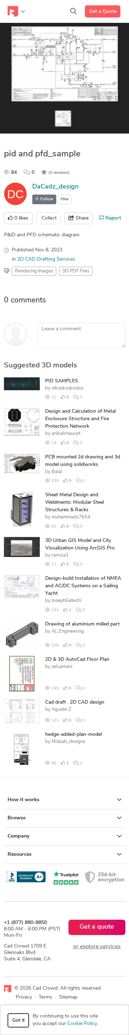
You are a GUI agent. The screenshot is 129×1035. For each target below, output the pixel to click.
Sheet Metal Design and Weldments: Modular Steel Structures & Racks (74, 502)
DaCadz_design (55, 187)
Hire (64, 199)
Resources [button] (20, 854)
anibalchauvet (66, 433)
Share (81, 218)
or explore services (97, 947)
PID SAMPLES (61, 381)
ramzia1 (60, 555)
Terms (45, 997)
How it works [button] (23, 800)
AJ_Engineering (68, 631)
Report (112, 218)
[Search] (73, 11)
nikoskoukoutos (67, 388)
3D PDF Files (75, 271)
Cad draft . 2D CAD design (74, 702)
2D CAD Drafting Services (46, 259)
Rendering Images (34, 271)
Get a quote (97, 927)
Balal (57, 471)
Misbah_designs (68, 741)
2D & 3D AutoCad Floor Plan (77, 659)
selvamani (62, 666)
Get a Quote (102, 11)
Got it (18, 1020)
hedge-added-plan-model (73, 734)
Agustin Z (61, 709)
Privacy (24, 997)
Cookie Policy (82, 1023)
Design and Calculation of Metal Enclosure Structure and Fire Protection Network (80, 419)
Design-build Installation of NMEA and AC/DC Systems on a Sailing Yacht (83, 586)
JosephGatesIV (67, 600)
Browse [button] (16, 818)
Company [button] (18, 836)
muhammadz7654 (71, 517)
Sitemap (68, 997)
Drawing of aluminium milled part (82, 624)
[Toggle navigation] (16, 11)
